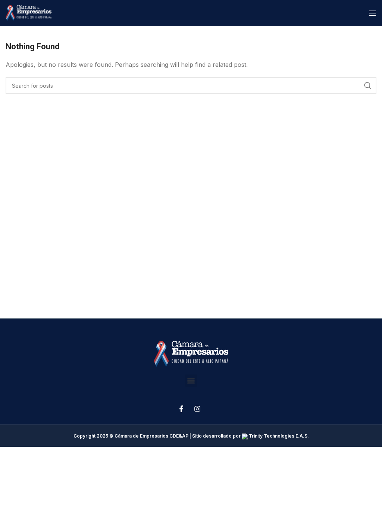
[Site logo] (28, 12)
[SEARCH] (367, 85)
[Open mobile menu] (372, 13)
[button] (191, 380)
